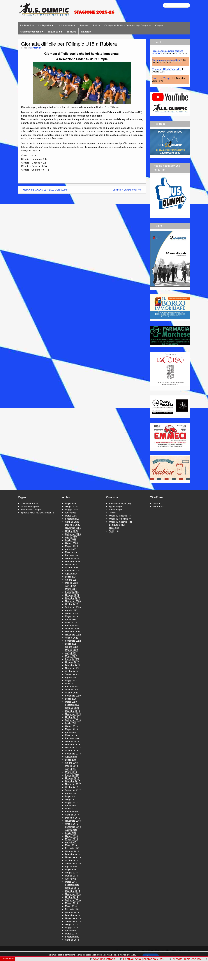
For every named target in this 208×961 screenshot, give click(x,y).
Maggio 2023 (71, 616)
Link (95, 25)
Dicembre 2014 (72, 890)
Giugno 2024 (71, 579)
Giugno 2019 (71, 726)
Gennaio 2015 (72, 887)
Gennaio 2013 (72, 939)
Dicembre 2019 (72, 710)
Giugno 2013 (71, 924)
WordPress (158, 506)
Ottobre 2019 (71, 716)
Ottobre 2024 (71, 567)
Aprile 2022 (70, 652)
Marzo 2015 (71, 881)
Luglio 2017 (70, 796)
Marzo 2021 (71, 683)
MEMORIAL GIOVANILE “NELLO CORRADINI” (45, 189)
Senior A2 (114, 509)
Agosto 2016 (71, 829)
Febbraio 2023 (72, 625)
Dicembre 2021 (72, 665)
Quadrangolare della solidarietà (167, 59)
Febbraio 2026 (72, 518)
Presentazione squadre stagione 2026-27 (167, 52)
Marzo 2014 (71, 906)
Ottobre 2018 (71, 750)
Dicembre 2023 (72, 597)
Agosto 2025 (71, 536)
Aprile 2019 (70, 732)
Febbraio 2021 (72, 686)
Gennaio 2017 (72, 814)
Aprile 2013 (70, 930)
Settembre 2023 (73, 607)
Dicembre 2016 (72, 817)
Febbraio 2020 (72, 704)
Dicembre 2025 (72, 524)
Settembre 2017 (73, 790)
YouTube (71, 31)
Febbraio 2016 (72, 848)
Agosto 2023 (71, 610)
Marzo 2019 (71, 735)
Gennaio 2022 (72, 662)
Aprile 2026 (70, 512)
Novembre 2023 (73, 601)
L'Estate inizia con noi (156, 959)
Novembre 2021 (73, 668)
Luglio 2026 (70, 503)
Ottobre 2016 (71, 823)
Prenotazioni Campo (31, 509)
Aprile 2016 (70, 842)
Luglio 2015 (70, 869)
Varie (111, 530)
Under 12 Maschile (118, 515)
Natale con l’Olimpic (161, 78)
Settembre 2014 (73, 900)
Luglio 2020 (70, 698)
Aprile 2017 (70, 805)
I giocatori (114, 506)
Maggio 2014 (71, 903)
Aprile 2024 (70, 585)
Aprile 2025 (70, 549)
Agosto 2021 (71, 677)
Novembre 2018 (73, 747)
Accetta (150, 956)
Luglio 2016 (70, 832)
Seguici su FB (55, 31)
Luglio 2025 (70, 540)
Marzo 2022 (71, 655)
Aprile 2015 (70, 878)
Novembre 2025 (73, 527)
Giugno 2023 (71, 613)
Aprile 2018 (70, 768)
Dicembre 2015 (72, 854)
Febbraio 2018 (72, 774)
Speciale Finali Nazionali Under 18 (37, 512)
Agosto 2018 (71, 756)
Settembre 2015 (73, 863)
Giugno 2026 (71, 506)
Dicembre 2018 (72, 744)
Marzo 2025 (71, 552)
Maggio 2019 (71, 729)
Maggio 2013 (71, 927)
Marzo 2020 (71, 701)
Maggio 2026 (71, 509)
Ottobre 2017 (71, 787)
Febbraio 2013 (72, 936)
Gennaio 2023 (72, 628)
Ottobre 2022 (71, 637)
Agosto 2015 (71, 866)
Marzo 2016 (71, 845)
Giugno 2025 (71, 543)
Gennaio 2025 (72, 558)
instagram (86, 31)
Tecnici (112, 512)
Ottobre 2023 (71, 604)
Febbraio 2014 (72, 909)
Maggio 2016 (71, 838)
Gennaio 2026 (72, 521)
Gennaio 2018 (72, 777)
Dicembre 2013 (72, 915)
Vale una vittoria (74, 959)
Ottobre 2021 (71, 671)
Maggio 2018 (71, 765)
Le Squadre (44, 25)
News (112, 527)
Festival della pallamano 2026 (113, 959)
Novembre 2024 (73, 564)
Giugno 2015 (71, 872)
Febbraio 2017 (72, 811)
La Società (26, 25)
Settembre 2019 (73, 720)
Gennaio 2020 (72, 707)
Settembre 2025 (73, 533)
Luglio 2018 (70, 759)
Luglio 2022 (70, 643)
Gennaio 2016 (72, 851)
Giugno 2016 (71, 835)
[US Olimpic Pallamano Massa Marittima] (67, 9)
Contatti (159, 25)
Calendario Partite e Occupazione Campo (126, 25)
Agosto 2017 (71, 793)
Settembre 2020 (73, 695)
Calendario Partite (29, 503)
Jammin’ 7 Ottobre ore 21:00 (127, 189)
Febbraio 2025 (72, 555)
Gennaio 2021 (72, 689)
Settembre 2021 (73, 674)
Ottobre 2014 (71, 896)
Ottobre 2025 (71, 530)
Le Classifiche (65, 25)
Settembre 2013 (73, 921)
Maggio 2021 (71, 680)
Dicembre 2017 (72, 781)
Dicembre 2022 (72, 631)
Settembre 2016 (73, 826)
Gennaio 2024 (72, 594)
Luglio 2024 (70, 576)
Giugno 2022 (71, 646)
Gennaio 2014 (72, 912)
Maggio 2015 (71, 875)
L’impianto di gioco (30, 506)
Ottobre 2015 (71, 860)
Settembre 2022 (73, 640)
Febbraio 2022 (72, 658)
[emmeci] (170, 436)
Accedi (156, 503)
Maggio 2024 (71, 582)
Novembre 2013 (73, 918)
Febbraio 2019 (72, 738)
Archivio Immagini (117, 503)
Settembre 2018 (73, 753)
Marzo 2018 (71, 771)
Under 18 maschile (118, 521)
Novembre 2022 (73, 634)
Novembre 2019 (73, 713)
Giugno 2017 (71, 799)
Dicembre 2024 (72, 561)
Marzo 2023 (71, 622)
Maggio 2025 (71, 546)
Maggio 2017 (71, 802)
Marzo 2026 (71, 515)
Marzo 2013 (71, 933)
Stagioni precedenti (30, 31)
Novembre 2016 (73, 820)
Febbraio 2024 (72, 591)
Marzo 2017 (71, 808)
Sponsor (83, 25)
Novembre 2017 (73, 784)
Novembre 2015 (73, 857)
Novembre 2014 (73, 893)
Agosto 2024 (71, 573)
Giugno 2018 (71, 762)
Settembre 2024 (73, 570)
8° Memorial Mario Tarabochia (166, 68)
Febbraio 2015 (72, 884)
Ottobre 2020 (71, 692)
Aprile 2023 (70, 619)
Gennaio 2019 (72, 741)
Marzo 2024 (71, 588)
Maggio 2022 (71, 649)
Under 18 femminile (118, 518)
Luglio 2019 (70, 723)
